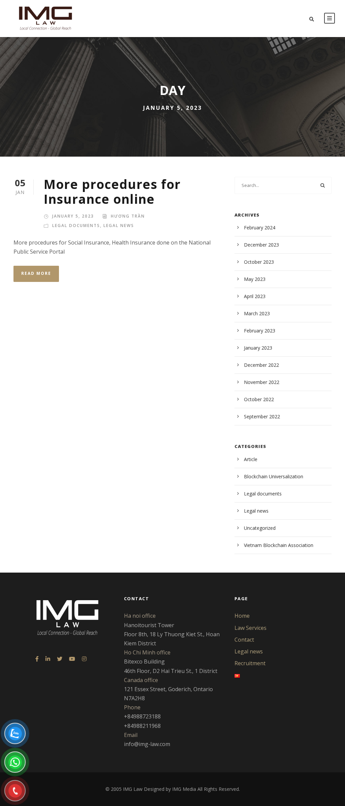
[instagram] (84, 659)
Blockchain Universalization (273, 476)
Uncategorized (260, 528)
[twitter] (59, 659)
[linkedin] (47, 659)
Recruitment (249, 663)
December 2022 (261, 365)
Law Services (250, 628)
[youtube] (72, 659)
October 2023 (259, 262)
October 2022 (259, 399)
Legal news (118, 225)
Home (242, 615)
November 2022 (261, 382)
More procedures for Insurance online (112, 191)
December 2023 (261, 244)
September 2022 (262, 416)
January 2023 (258, 348)
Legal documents (76, 225)
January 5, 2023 (73, 216)
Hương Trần (128, 216)
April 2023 (254, 296)
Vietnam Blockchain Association (278, 545)
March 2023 (257, 313)
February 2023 (259, 330)
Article (250, 459)
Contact (244, 639)
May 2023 (254, 279)
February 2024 (259, 227)
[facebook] (37, 659)
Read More (36, 273)
